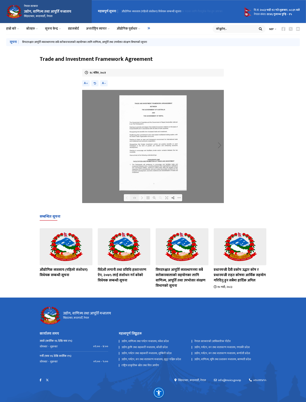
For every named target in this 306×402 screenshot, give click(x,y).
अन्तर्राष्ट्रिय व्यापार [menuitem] (96, 28)
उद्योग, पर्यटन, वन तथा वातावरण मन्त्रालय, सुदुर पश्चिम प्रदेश (151, 359)
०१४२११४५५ (259, 380)
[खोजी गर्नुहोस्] (260, 29)
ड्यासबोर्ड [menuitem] (73, 28)
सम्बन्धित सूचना (50, 217)
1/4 (134, 197)
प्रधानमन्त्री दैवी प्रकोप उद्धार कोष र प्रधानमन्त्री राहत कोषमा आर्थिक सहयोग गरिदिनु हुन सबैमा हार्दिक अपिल (240, 275)
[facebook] (40, 380)
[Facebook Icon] (283, 29)
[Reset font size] (94, 83)
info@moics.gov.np (229, 380)
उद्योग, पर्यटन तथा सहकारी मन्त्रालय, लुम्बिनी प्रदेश (146, 353)
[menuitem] (148, 28)
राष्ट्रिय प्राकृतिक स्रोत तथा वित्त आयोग (140, 365)
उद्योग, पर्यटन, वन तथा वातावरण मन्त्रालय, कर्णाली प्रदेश (222, 353)
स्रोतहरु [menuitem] (30, 28)
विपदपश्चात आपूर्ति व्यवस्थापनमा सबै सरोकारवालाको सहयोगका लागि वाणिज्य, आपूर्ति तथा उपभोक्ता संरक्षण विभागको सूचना (84, 42)
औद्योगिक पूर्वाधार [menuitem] (127, 28)
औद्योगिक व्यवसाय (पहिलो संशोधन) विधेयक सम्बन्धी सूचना (151, 11)
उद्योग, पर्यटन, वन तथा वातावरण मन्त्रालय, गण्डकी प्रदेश (222, 347)
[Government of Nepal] (14, 12)
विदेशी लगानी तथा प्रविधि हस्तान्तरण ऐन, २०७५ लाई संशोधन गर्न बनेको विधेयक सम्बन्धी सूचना (122, 275)
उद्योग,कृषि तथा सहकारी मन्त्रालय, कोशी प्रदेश (144, 347)
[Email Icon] (298, 29)
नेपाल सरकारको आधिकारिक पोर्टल (212, 341)
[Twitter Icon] (291, 29)
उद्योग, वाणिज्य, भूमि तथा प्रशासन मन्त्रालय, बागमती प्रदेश (222, 359)
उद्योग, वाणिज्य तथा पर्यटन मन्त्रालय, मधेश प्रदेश (145, 341)
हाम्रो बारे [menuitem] (11, 28)
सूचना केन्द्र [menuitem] (51, 28)
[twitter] (47, 380)
